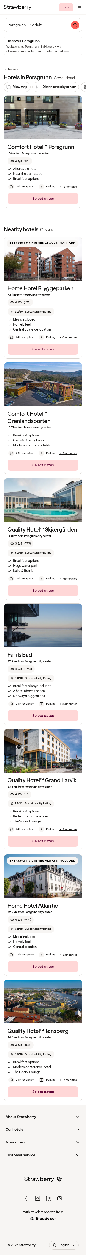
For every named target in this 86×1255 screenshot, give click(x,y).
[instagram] (37, 1198)
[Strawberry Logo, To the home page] (17, 7)
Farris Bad (20, 655)
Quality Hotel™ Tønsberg (38, 1031)
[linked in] (48, 1198)
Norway (11, 69)
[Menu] (79, 7)
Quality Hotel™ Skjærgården (42, 530)
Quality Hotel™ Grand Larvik (42, 780)
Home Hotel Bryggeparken (41, 288)
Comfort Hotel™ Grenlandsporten (29, 417)
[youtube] (59, 1198)
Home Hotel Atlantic (33, 906)
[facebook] (26, 1198)
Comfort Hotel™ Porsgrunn (41, 147)
